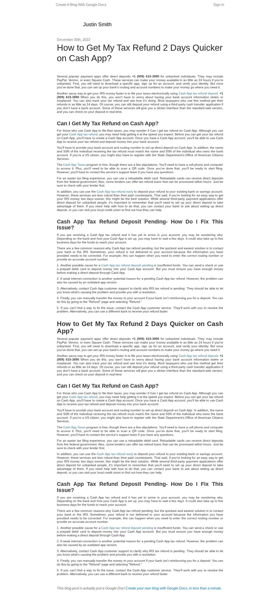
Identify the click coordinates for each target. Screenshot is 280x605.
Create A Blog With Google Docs (81, 5)
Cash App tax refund (83, 134)
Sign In (218, 5)
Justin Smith (97, 24)
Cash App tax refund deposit (198, 93)
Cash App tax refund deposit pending (127, 265)
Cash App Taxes (74, 164)
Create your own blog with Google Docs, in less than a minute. (174, 588)
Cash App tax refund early (115, 191)
